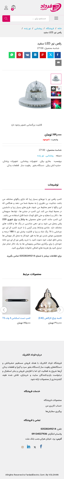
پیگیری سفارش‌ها (54, 411)
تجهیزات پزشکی (10, 161)
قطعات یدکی (13, 165)
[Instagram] (22, 447)
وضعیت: (54, 139)
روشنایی (50, 156)
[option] (56, 79)
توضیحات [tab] (53, 185)
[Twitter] (35, 448)
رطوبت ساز (26, 165)
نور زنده (40, 156)
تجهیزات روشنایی (29, 161)
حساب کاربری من (54, 406)
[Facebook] (41, 447)
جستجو (6, 18)
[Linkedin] (28, 447)
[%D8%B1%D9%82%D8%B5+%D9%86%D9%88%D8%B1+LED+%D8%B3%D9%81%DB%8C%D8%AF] (51, 55)
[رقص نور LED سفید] (58, 55)
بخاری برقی (45, 161)
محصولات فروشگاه (53, 400)
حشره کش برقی (53, 165)
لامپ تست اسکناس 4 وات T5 (16, 318)
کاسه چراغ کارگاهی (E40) (50, 318)
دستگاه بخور (38, 165)
